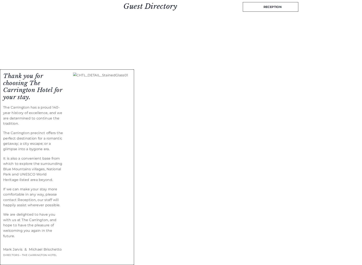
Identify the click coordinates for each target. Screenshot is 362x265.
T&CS (186, 66)
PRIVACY (189, 63)
